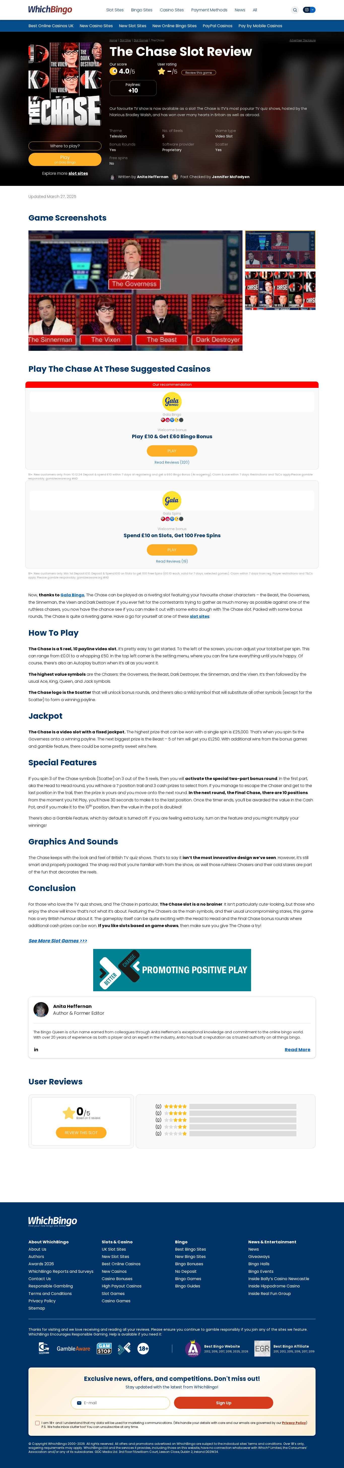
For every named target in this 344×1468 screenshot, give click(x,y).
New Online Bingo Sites (174, 26)
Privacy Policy (42, 1301)
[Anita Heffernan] (113, 177)
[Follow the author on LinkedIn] (36, 1049)
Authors (36, 1256)
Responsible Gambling (50, 1286)
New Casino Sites (96, 26)
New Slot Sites (132, 26)
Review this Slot (81, 1133)
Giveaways (259, 1256)
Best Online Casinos (121, 1264)
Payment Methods (209, 10)
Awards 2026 (41, 1264)
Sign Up (223, 1403)
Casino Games (116, 1301)
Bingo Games (188, 1279)
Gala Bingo (72, 595)
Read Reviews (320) (172, 462)
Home (113, 40)
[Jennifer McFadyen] (175, 177)
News (240, 10)
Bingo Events (260, 1271)
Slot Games (141, 40)
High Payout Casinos (122, 1286)
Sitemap (36, 1308)
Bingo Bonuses (189, 1264)
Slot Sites (115, 10)
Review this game (198, 73)
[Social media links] (309, 10)
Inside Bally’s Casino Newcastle (278, 1279)
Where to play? (65, 146)
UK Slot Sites (114, 1249)
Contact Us (39, 1279)
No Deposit (186, 1271)
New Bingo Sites (190, 1256)
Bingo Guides (187, 1286)
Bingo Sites (141, 10)
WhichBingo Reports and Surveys (60, 1271)
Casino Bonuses (117, 1279)
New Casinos (114, 1271)
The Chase (157, 40)
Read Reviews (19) (172, 561)
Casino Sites (172, 10)
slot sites (78, 173)
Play (65, 159)
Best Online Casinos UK (51, 26)
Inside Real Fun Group (269, 1293)
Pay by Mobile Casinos (260, 26)
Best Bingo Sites (190, 1249)
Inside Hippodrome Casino (274, 1286)
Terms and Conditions (50, 1293)
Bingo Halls (258, 1264)
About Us (37, 1249)
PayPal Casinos (217, 26)
